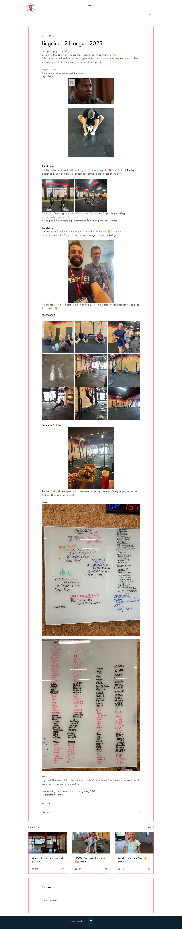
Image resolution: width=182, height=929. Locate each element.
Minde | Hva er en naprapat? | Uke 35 (47, 860)
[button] (91, 5)
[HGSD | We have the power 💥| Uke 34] (91, 842)
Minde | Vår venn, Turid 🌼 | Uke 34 (133, 860)
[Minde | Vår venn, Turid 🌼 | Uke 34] (134, 842)
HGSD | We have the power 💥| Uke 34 (90, 860)
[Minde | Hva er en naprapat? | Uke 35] (48, 842)
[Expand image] (58, 195)
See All (151, 827)
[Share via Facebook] (43, 803)
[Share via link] (49, 803)
